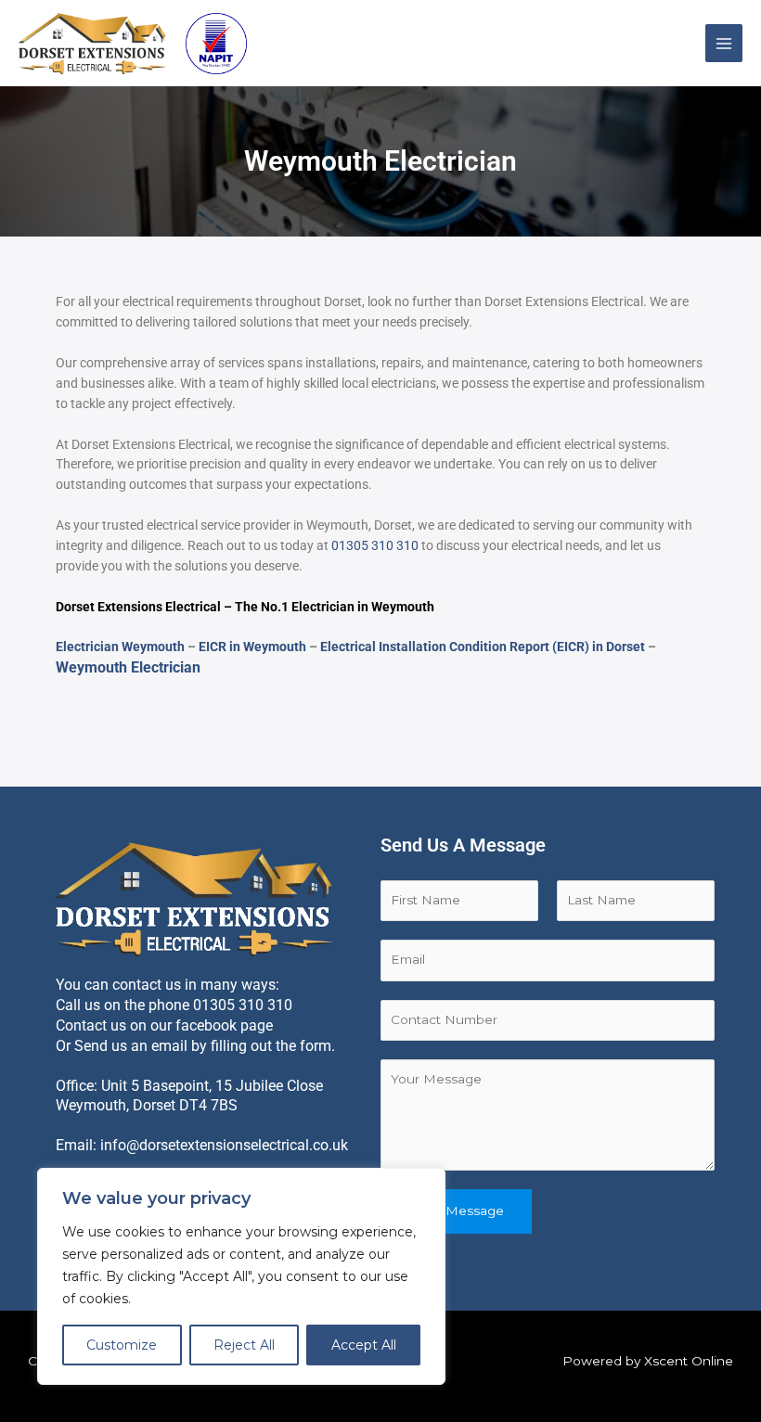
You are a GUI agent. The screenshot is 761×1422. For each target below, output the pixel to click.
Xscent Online (688, 1360)
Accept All (363, 1345)
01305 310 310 (375, 545)
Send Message (456, 1210)
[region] (241, 1276)
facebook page (224, 1025)
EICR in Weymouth (252, 646)
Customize (121, 1345)
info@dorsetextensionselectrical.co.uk (224, 1145)
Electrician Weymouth (120, 646)
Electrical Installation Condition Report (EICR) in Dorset (482, 646)
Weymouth (402, 606)
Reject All (244, 1345)
